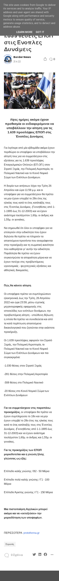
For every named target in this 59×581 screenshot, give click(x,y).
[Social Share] (45, 59)
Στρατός (10, 544)
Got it (40, 32)
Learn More (24, 32)
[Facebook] (45, 554)
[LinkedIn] (40, 554)
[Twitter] (34, 554)
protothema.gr (31, 532)
